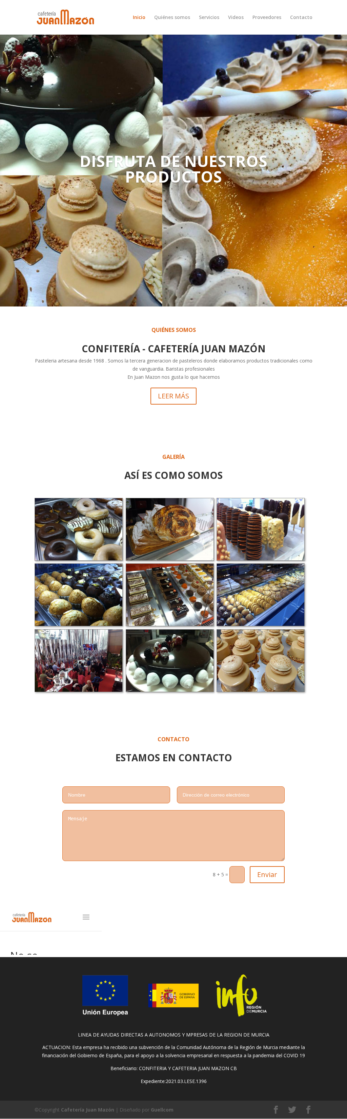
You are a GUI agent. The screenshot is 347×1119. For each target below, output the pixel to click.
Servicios (209, 17)
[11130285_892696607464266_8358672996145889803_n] (169, 624)
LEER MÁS (173, 395)
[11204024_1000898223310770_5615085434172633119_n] (78, 690)
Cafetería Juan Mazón (87, 1109)
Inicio (139, 17)
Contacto (301, 17)
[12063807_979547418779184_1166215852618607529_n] (260, 690)
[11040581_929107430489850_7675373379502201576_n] (260, 558)
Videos (236, 17)
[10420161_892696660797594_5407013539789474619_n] (78, 558)
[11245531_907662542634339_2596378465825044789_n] (169, 690)
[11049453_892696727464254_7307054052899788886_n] (78, 624)
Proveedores (266, 17)
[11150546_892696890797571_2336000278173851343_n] (260, 624)
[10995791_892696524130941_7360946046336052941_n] (169, 558)
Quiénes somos (172, 17)
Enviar (267, 874)
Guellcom (162, 1109)
